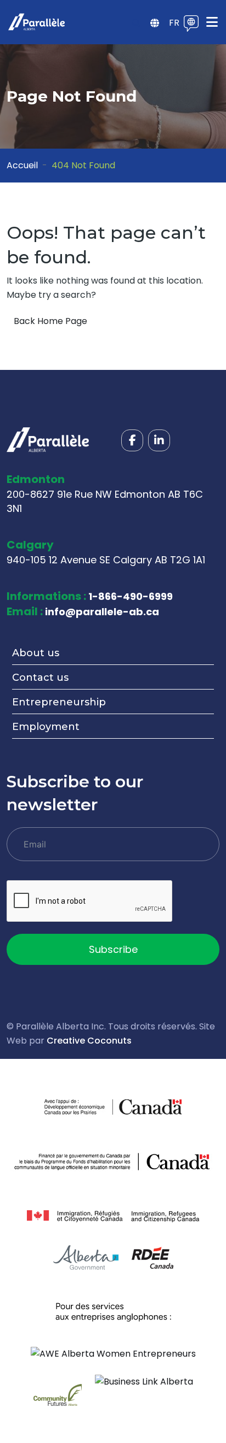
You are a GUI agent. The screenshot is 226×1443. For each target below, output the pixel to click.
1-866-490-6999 (130, 596)
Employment (46, 727)
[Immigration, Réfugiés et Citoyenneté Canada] (113, 1216)
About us (35, 653)
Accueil (22, 165)
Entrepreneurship (59, 702)
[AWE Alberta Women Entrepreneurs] (113, 1353)
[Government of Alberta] (85, 1257)
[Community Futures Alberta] (57, 1394)
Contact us (40, 678)
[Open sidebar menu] (154, 23)
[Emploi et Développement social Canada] (113, 1161)
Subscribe (113, 949)
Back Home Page (50, 321)
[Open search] (136, 23)
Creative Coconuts (89, 1040)
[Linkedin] (159, 440)
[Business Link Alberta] (144, 1381)
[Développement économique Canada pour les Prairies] (78, 1106)
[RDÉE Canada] (152, 1257)
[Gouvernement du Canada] (147, 1106)
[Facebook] (132, 440)
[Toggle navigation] (212, 22)
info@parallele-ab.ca (102, 612)
